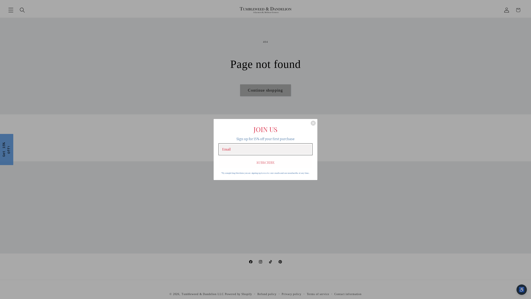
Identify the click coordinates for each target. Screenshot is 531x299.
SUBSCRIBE (266, 162)
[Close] (313, 123)
